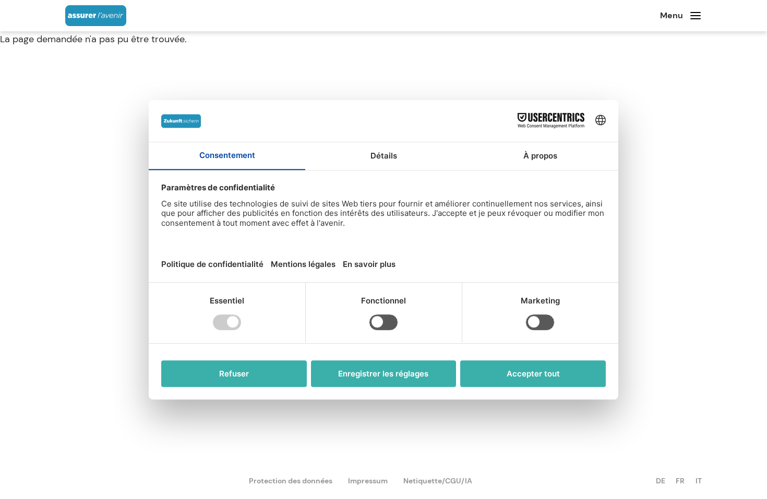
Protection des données (290, 480)
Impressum (368, 480)
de (660, 480)
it (699, 480)
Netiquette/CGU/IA (437, 480)
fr (680, 480)
